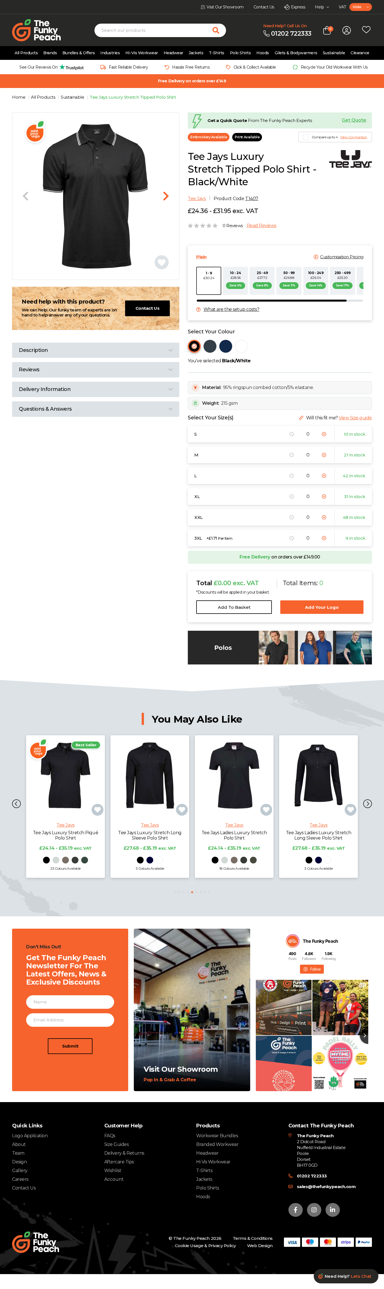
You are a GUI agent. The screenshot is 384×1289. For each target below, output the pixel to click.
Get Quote (354, 120)
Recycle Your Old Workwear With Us (334, 67)
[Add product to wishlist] (97, 810)
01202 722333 (312, 1176)
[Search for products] (219, 30)
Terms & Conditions (253, 1238)
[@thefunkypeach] (292, 941)
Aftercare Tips (119, 1161)
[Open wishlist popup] (366, 30)
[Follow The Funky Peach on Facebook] (295, 1210)
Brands (50, 52)
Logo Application (30, 1135)
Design (19, 1161)
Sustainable (334, 52)
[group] (49, 67)
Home (19, 97)
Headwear (173, 52)
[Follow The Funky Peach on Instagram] (314, 1210)
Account (114, 1179)
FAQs (109, 1135)
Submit (70, 1046)
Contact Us (147, 308)
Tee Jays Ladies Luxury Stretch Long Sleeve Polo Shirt (318, 835)
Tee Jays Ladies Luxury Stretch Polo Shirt (234, 835)
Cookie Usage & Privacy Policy (205, 1245)
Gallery (20, 1170)
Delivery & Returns (124, 1153)
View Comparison (353, 137)
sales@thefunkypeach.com (326, 1186)
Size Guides (116, 1144)
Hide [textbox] (357, 7)
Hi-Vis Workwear (141, 52)
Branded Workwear (217, 1144)
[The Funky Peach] (43, 30)
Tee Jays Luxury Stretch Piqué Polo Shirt (65, 835)
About (19, 1144)
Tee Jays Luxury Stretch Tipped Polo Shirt (133, 97)
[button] (16, 804)
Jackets (196, 52)
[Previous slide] (25, 196)
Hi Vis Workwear (213, 1161)
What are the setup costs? (231, 309)
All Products (26, 52)
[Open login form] (346, 30)
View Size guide (355, 417)
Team (18, 1153)
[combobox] (360, 7)
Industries (110, 52)
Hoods (262, 52)
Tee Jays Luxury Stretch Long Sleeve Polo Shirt (150, 835)
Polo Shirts (240, 52)
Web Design (260, 1245)
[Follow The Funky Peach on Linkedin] (333, 1210)
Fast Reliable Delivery (128, 67)
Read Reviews (261, 225)
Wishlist (112, 1170)
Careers (20, 1179)
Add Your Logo (322, 607)
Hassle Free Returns (190, 67)
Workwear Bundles (217, 1135)
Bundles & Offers (78, 52)
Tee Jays (196, 198)
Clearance (360, 52)
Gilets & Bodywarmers (296, 52)
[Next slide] (166, 196)
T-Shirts (216, 52)
